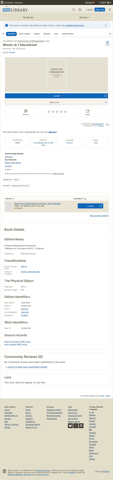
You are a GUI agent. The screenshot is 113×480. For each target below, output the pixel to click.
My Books (28, 17)
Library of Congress (11, 342)
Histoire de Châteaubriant (30, 41)
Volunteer (8, 413)
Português (93, 442)
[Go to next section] (110, 34)
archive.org (28, 475)
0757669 (105, 471)
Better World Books (13, 163)
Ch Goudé (10, 52)
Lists (56, 34)
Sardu (91, 447)
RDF (102, 396)
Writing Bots (52, 419)
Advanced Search (33, 424)
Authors (29, 416)
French (69, 143)
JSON (108, 396)
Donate (90, 2)
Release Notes (74, 422)
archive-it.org (43, 475)
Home (28, 410)
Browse (83, 17)
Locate (56, 96)
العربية (91, 412)
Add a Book (73, 419)
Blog (6, 422)
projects (71, 472)
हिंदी (90, 430)
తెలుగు (91, 450)
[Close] (106, 25)
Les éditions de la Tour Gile (43, 144)
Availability (78, 199)
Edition (9, 199)
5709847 (24, 315)
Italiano (92, 436)
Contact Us (72, 413)
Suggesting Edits (75, 416)
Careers (7, 419)
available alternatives (74, 25)
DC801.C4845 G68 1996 (30, 272)
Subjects (29, 419)
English (92, 421)
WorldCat (9, 157)
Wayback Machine (15, 475)
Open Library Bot (98, 124)
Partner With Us (11, 416)
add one (52, 132)
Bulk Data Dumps (54, 416)
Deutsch (92, 418)
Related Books (68, 34)
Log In (89, 9)
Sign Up (100, 9)
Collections (30, 422)
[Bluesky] (70, 425)
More (9, 169)
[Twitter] (75, 425)
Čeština (92, 415)
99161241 (24, 309)
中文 (91, 456)
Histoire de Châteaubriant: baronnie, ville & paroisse (37, 203)
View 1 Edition (24, 34)
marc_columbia (10, 344)
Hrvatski (92, 433)
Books (28, 413)
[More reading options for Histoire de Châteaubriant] (105, 102)
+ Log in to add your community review (26, 366)
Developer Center (54, 410)
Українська (93, 453)
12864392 (25, 312)
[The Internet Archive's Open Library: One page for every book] (14, 9)
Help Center (73, 410)
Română (92, 444)
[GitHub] (81, 425)
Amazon (8, 166)
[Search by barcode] (80, 9)
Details (37, 34)
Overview (11, 34)
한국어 (91, 439)
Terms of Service (11, 424)
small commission (58, 174)
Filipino (92, 459)
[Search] (74, 9)
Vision (7, 410)
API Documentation (55, 413)
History (101, 126)
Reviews (47, 34)
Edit (107, 125)
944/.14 (24, 266)
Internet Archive (43, 470)
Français (92, 427)
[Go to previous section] (3, 34)
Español (92, 424)
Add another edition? (99, 215)
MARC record (25, 342)
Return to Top (31, 427)
